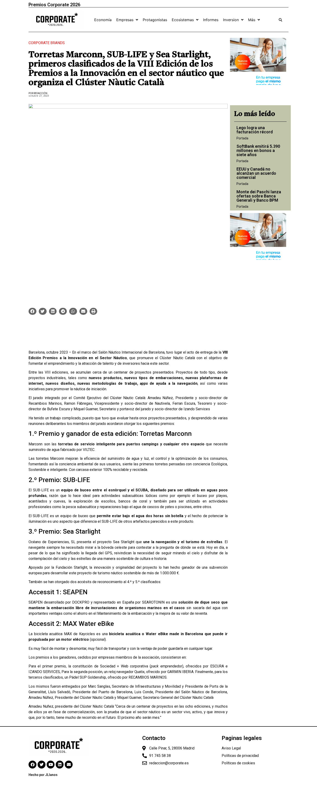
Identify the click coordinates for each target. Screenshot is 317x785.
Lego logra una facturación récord (254, 129)
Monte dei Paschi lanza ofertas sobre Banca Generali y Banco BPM (258, 196)
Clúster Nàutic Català (177, 358)
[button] (32, 311)
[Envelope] (69, 765)
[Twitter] (41, 765)
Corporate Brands (47, 43)
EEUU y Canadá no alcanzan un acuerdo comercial (256, 173)
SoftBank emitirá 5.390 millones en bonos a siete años (258, 150)
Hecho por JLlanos (43, 775)
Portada (242, 138)
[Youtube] (51, 765)
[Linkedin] (60, 765)
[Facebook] (32, 765)
